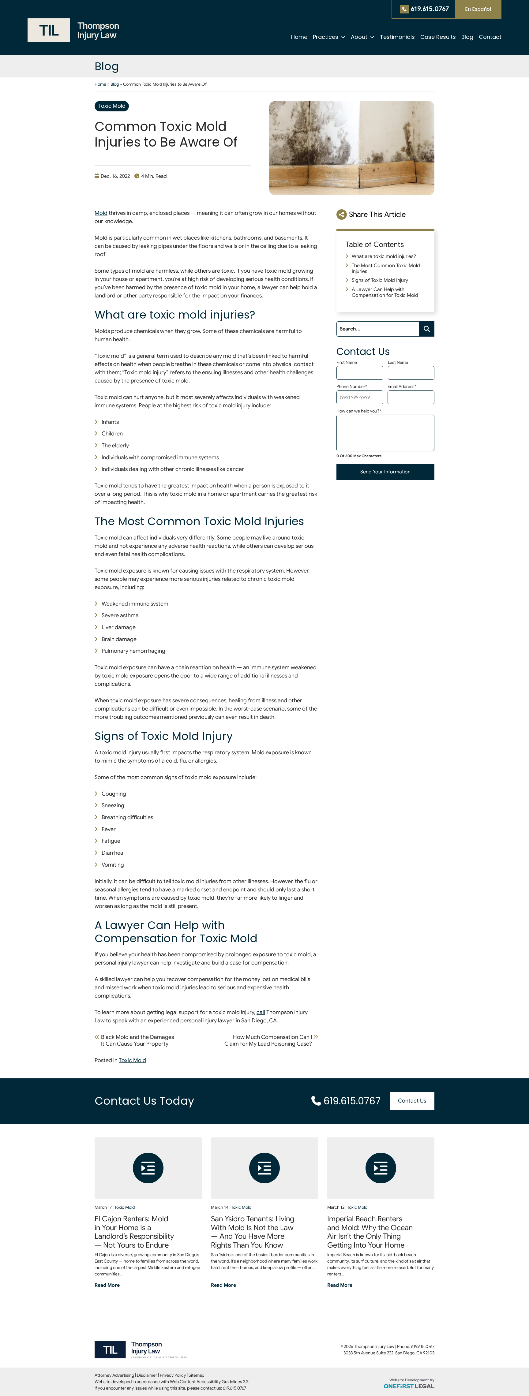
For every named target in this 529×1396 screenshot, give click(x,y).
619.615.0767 (430, 9)
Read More (107, 1285)
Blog (467, 37)
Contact (490, 37)
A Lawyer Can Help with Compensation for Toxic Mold (385, 292)
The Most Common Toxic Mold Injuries (386, 268)
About (359, 37)
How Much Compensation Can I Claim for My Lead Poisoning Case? (268, 1040)
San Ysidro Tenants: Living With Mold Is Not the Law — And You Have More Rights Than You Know (252, 1232)
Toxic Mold (112, 106)
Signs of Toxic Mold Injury (380, 280)
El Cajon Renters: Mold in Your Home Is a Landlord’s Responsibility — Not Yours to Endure (134, 1232)
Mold (101, 213)
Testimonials (397, 37)
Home (299, 37)
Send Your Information (385, 472)
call (261, 1012)
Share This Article (377, 214)
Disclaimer (147, 1375)
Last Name (398, 362)
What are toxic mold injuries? (384, 256)
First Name (346, 362)
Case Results (438, 37)
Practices (325, 37)
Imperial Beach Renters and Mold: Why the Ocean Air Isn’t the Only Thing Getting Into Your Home (370, 1232)
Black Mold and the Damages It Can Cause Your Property (137, 1040)
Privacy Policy (173, 1375)
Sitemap (196, 1375)
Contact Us (412, 1100)
